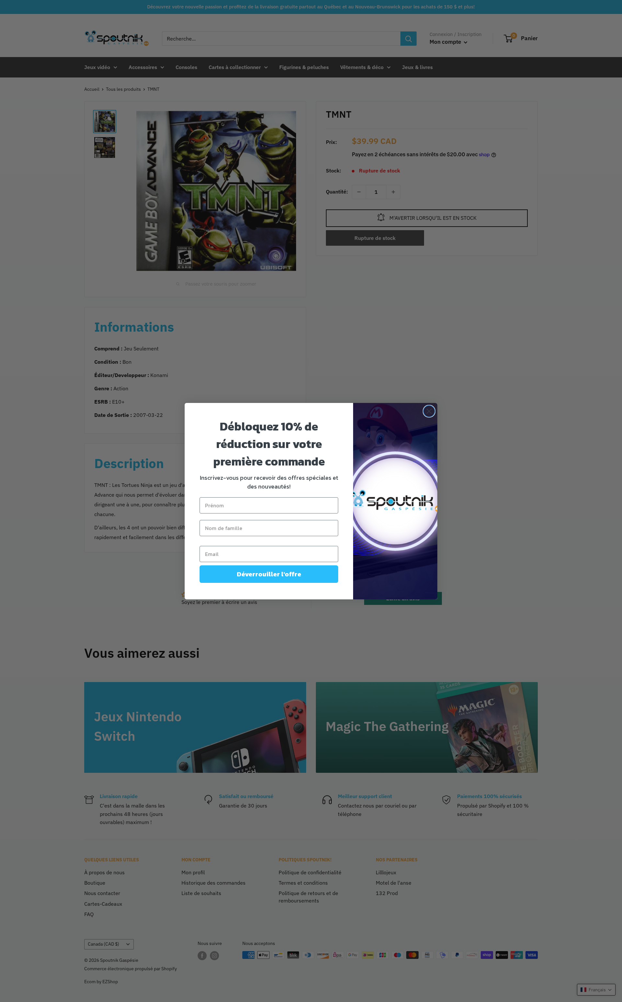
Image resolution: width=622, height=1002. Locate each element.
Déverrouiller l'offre (269, 574)
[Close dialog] (429, 411)
